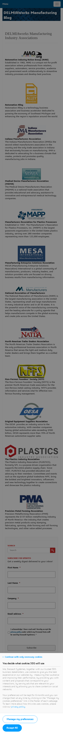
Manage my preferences (20, 719)
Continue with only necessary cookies (23, 657)
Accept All (12, 728)
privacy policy (18, 707)
